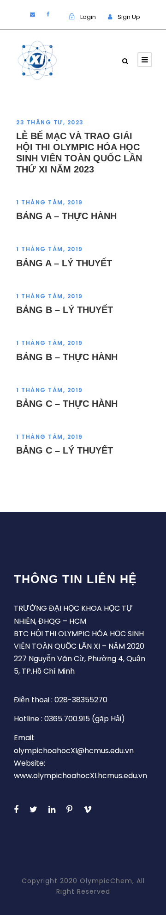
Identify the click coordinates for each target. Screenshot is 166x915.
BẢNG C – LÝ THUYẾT (64, 450)
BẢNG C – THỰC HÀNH (67, 404)
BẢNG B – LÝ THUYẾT (64, 310)
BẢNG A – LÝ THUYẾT (64, 263)
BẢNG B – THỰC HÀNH (67, 357)
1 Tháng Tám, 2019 (49, 202)
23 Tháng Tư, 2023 (50, 122)
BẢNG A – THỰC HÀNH (66, 216)
